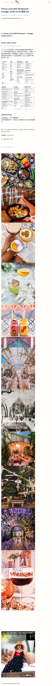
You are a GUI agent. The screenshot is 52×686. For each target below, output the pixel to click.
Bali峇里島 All (4, 15)
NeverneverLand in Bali (9, 683)
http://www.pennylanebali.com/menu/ (11, 46)
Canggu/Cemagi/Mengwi (23, 15)
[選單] (48, 2)
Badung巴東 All (13, 15)
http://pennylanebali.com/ (8, 146)
